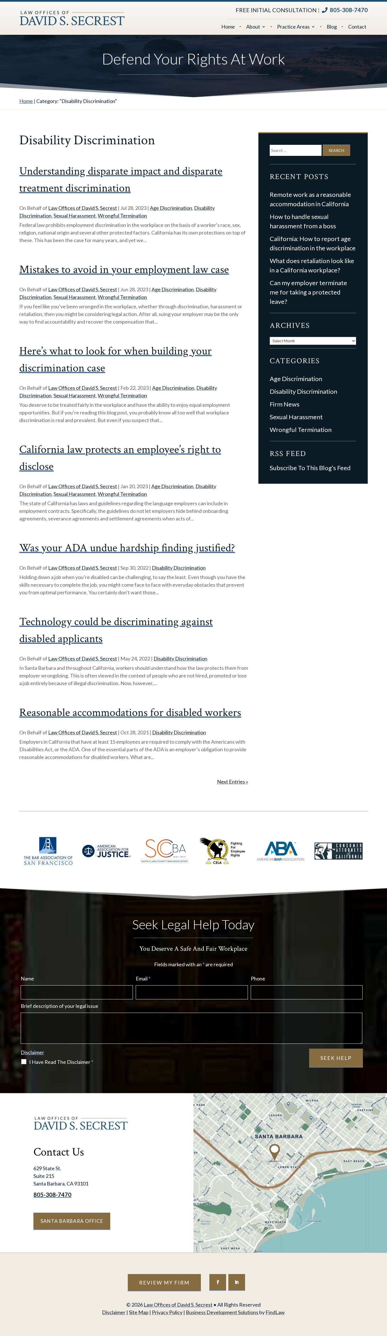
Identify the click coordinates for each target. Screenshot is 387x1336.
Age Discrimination (171, 208)
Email (143, 978)
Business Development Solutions (222, 1312)
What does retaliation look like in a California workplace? (312, 265)
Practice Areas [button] (293, 27)
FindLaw (275, 1312)
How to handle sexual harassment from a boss (303, 221)
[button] (381, 1295)
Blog (332, 27)
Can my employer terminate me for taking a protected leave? (308, 292)
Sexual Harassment (75, 215)
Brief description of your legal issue (59, 1006)
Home (228, 27)
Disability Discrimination (179, 568)
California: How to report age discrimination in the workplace (313, 243)
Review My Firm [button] (164, 1282)
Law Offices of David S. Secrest (82, 208)
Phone (258, 978)
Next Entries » (232, 781)
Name (27, 978)
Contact (357, 27)
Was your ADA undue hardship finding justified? (127, 548)
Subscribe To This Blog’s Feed (310, 468)
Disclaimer (32, 1052)
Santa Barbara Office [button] (72, 1221)
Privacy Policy (167, 1312)
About (253, 27)
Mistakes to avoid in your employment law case (124, 269)
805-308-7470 (349, 10)
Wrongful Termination (122, 215)
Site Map (138, 1312)
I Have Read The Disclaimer (61, 1062)
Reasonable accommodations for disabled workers (130, 712)
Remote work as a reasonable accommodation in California (310, 199)
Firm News (284, 404)
